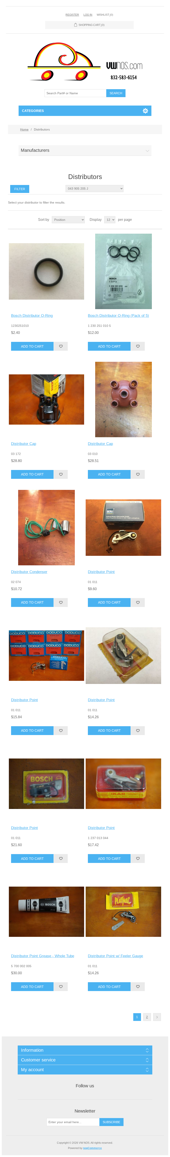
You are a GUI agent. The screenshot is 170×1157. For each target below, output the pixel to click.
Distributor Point (101, 572)
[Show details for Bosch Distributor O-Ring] (46, 271)
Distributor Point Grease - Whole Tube (42, 956)
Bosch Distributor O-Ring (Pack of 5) (118, 316)
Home (24, 129)
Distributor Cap (23, 444)
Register (72, 14)
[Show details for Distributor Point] (123, 527)
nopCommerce (92, 1148)
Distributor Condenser (29, 572)
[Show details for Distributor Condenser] (46, 527)
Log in (87, 14)
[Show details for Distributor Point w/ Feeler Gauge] (123, 911)
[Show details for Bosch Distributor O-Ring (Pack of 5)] (123, 271)
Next (157, 1017)
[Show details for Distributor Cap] (46, 399)
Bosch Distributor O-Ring (32, 316)
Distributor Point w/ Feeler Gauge (115, 956)
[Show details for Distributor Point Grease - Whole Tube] (46, 911)
